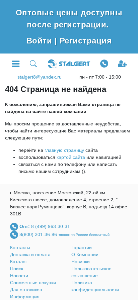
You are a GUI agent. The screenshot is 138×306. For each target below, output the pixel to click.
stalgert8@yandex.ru (39, 77)
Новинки (80, 261)
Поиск (16, 268)
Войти (40, 40)
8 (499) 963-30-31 (50, 226)
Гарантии (81, 247)
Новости (19, 275)
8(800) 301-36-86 (38, 234)
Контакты (20, 247)
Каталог (18, 261)
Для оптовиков (26, 289)
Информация (25, 296)
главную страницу (64, 150)
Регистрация (86, 40)
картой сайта (71, 157)
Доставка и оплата (30, 254)
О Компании (84, 254)
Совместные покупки (33, 282)
